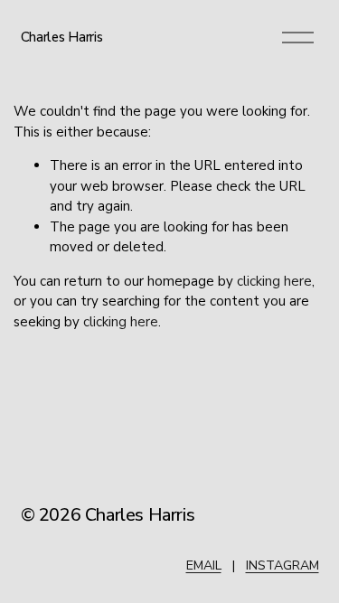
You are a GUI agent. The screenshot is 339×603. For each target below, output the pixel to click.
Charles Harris (62, 37)
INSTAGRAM (282, 565)
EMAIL (203, 565)
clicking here (274, 281)
